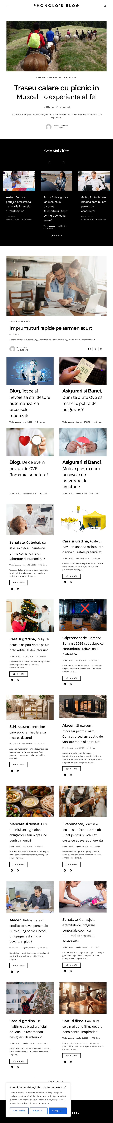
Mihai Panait (11, 217)
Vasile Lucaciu (49, 226)
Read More (19, 583)
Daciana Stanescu (60, 126)
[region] (38, 1100)
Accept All (58, 1110)
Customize (19, 1110)
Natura (63, 77)
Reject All (38, 1110)
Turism (73, 77)
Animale (41, 77)
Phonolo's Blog (56, 6)
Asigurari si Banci (19, 321)
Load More (54, 1082)
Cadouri (52, 77)
